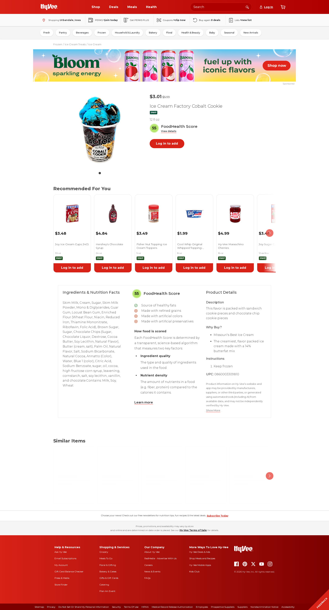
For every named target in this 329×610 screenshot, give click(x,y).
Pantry (63, 32)
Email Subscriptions (65, 558)
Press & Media (61, 578)
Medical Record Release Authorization (172, 606)
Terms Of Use (131, 606)
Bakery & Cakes (107, 571)
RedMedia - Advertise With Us (160, 558)
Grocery (103, 551)
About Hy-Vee (152, 551)
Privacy (51, 606)
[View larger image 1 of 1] (100, 130)
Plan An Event (107, 591)
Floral (169, 32)
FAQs (147, 578)
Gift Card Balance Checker (68, 571)
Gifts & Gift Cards (108, 578)
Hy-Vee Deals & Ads (199, 551)
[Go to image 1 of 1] (99, 173)
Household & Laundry (127, 32)
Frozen (102, 32)
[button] (168, 131)
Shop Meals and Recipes (202, 558)
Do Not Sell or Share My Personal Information (83, 606)
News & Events (152, 571)
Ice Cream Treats (75, 44)
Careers (148, 565)
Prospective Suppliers (222, 606)
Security (116, 606)
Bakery (153, 32)
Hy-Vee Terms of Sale (193, 530)
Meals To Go (105, 558)
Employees (202, 606)
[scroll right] (269, 233)
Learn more (143, 402)
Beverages (82, 32)
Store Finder (61, 584)
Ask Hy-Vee (60, 551)
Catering (104, 584)
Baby (212, 32)
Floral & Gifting (107, 565)
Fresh (46, 32)
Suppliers (242, 606)
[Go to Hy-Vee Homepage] (49, 7)
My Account (61, 565)
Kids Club (194, 571)
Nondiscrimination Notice (264, 606)
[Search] (247, 7)
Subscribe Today (217, 515)
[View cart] (283, 7)
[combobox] (221, 7)
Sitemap (39, 606)
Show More (213, 410)
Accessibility (288, 606)
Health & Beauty (190, 32)
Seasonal (229, 32)
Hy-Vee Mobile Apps (200, 565)
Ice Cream (94, 44)
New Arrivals (251, 32)
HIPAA (145, 606)
